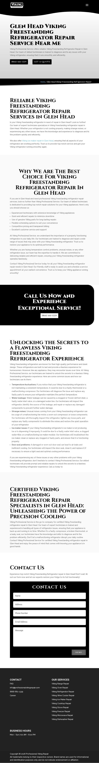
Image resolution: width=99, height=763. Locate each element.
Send (79, 652)
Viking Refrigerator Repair (63, 692)
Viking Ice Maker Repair (62, 699)
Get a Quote (42, 61)
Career (13, 695)
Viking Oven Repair (60, 688)
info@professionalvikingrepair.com (25, 688)
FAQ (11, 684)
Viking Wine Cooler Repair (63, 695)
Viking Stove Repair (60, 707)
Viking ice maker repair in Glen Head (37, 141)
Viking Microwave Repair (62, 715)
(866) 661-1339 (19, 61)
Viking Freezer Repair (61, 711)
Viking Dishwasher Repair (62, 719)
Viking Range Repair (60, 684)
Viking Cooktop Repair (61, 703)
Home (42, 82)
